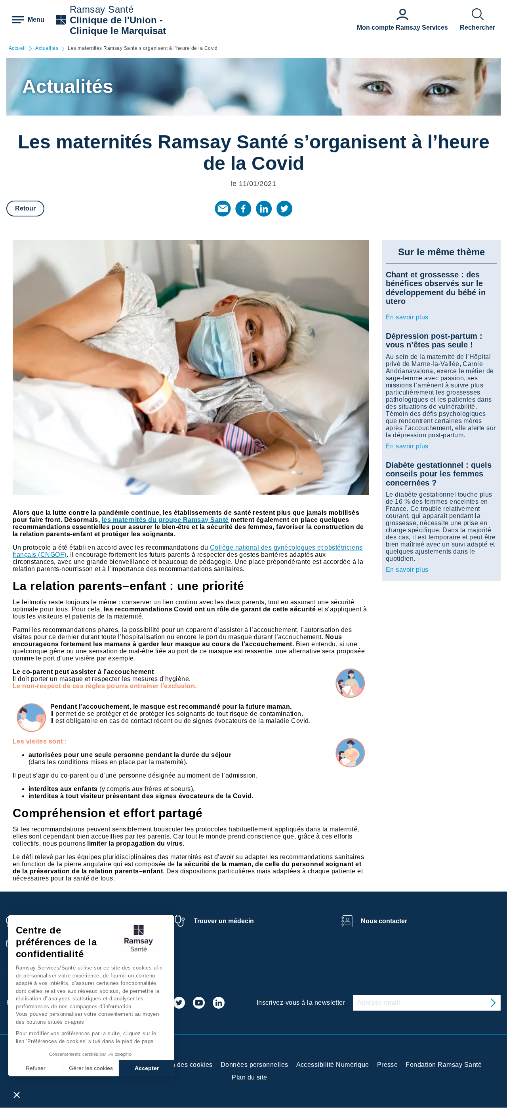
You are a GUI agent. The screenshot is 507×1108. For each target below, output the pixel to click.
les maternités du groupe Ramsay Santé (165, 519)
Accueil (17, 48)
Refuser (36, 1068)
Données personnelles (254, 1064)
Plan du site (249, 1077)
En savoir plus (407, 317)
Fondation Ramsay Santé (444, 1064)
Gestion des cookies (182, 1064)
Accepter (147, 1068)
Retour (25, 208)
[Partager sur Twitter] (284, 208)
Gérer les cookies (91, 1068)
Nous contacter (384, 921)
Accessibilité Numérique (332, 1064)
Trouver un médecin (224, 921)
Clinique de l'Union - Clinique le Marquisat (118, 25)
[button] (16, 1094)
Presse (387, 1064)
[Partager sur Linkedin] (264, 208)
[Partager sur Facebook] (243, 208)
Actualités (46, 48)
